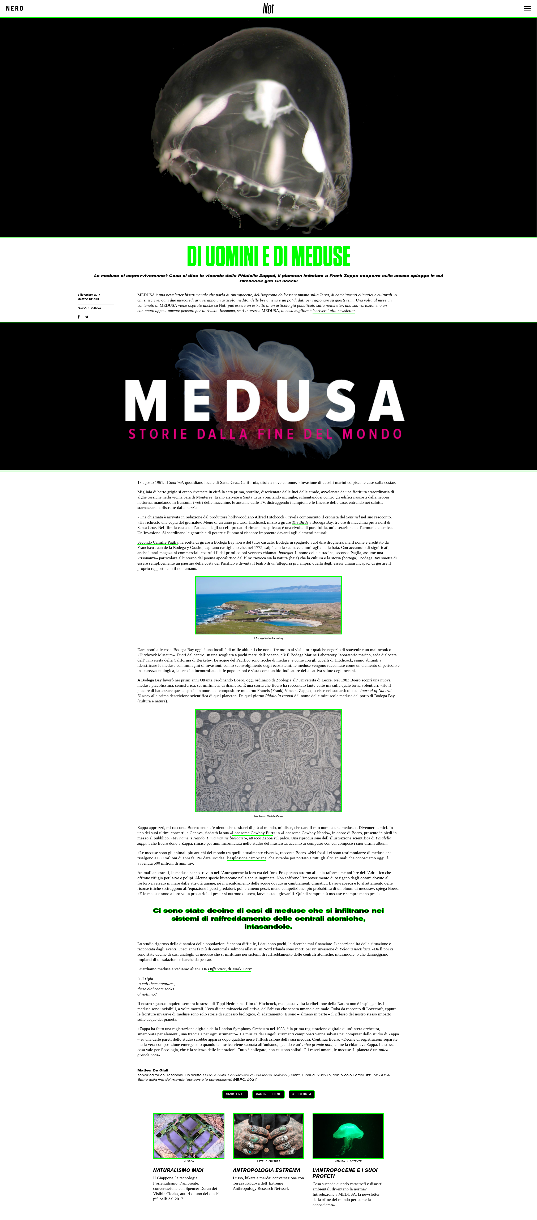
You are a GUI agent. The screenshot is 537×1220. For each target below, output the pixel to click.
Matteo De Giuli (89, 299)
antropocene (269, 1094)
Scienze (96, 308)
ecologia (303, 1094)
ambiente (236, 1094)
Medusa (82, 308)
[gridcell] (268, 1077)
